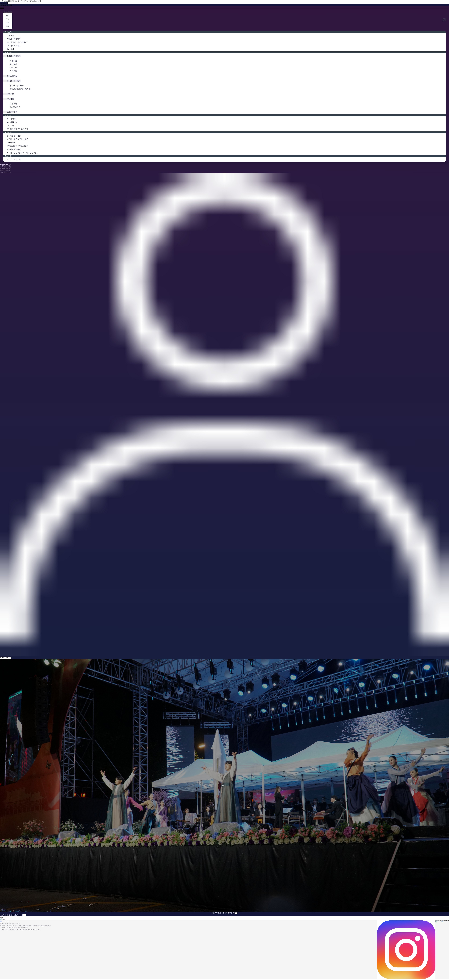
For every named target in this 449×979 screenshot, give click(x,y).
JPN (11, 5)
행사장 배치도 (224, 913)
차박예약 (232, 913)
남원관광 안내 (14, 1)
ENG (4, 5)
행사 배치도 (24, 1)
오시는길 (38, 1)
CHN (8, 5)
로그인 (2, 658)
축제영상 (217, 913)
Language (7, 11)
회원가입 (8, 658)
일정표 (31, 1)
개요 (213, 913)
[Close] (444, 19)
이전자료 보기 (4, 1)
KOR (1, 5)
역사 (236, 913)
